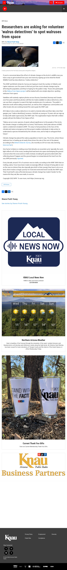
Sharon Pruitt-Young (13, 42)
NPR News (5, 21)
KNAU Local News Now (33, 277)
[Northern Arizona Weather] (33, 312)
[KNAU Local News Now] (33, 242)
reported (20, 158)
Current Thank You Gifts (33, 443)
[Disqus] (33, 504)
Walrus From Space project (16, 91)
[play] (4, 9)
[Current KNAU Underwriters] (33, 464)
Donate (60, 3)
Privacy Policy (28, 534)
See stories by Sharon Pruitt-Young (14, 203)
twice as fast (7, 145)
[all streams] (64, 8)
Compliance (41, 538)
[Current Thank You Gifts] (33, 397)
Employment (41, 534)
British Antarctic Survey (23, 143)
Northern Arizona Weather (33, 340)
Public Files (28, 538)
